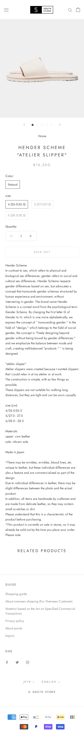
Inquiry (9, 635)
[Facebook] (7, 662)
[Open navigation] (6, 9)
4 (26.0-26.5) (17, 204)
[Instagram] (27, 662)
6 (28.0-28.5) (17, 215)
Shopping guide (16, 594)
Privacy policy (14, 621)
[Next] (59, 125)
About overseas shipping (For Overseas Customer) (38, 601)
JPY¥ (27, 682)
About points (13, 628)
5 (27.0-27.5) (42, 204)
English (49, 682)
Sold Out (42, 252)
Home (42, 136)
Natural (12, 184)
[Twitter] (17, 662)
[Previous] (24, 125)
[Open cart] (78, 9)
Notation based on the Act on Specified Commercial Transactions (40, 611)
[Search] (70, 10)
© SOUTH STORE (42, 692)
